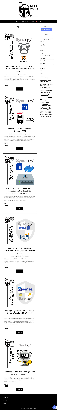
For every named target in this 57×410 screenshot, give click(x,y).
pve (50, 102)
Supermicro (42, 63)
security (46, 108)
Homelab (41, 44)
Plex (41, 53)
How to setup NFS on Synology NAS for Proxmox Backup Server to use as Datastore (19, 68)
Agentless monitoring (43, 80)
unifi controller (45, 112)
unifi (41, 112)
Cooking (41, 41)
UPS (49, 112)
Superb (35, 408)
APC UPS (42, 45)
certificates (48, 82)
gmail (46, 87)
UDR (50, 111)
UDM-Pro (42, 70)
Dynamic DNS (47, 85)
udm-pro (47, 111)
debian (49, 84)
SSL (48, 109)
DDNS (45, 84)
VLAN (41, 114)
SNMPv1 (42, 109)
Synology (42, 111)
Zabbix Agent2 (46, 116)
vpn (44, 114)
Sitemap (4, 403)
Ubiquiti (41, 68)
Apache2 (42, 81)
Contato (32, 21)
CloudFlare (42, 84)
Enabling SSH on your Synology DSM (20, 372)
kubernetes (42, 88)
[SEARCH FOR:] (46, 37)
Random (41, 73)
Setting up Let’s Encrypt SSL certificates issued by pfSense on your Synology (20, 250)
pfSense (41, 50)
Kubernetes (42, 48)
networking (46, 92)
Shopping (42, 60)
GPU (49, 87)
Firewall (42, 87)
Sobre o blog (25, 21)
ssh (46, 109)
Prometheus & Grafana (44, 55)
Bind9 (44, 82)
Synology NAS (43, 65)
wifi (47, 114)
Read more (20, 88)
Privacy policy (5, 400)
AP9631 (49, 80)
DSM (42, 85)
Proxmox (42, 58)
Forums (18, 21)
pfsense (45, 95)
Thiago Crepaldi (25, 74)
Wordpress (42, 76)
